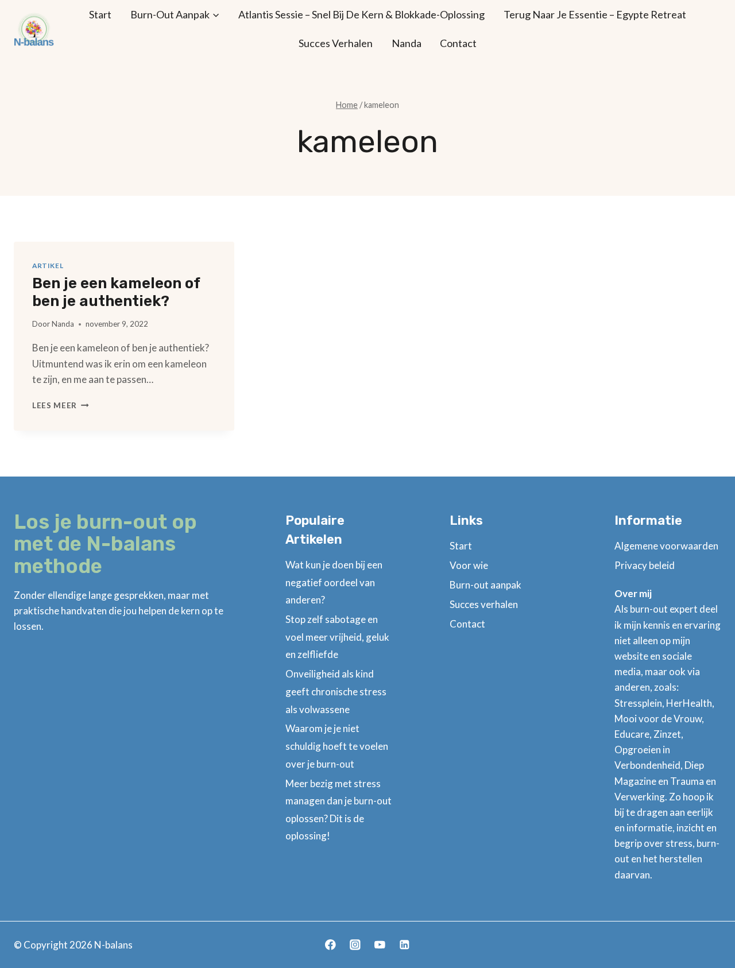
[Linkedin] (404, 944)
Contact (458, 43)
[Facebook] (330, 944)
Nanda (406, 43)
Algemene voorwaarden (666, 546)
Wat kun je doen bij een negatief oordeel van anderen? (333, 582)
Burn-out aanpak (485, 585)
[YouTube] (379, 944)
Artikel (47, 265)
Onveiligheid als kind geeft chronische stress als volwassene (335, 691)
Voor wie (469, 565)
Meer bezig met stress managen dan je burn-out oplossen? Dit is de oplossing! (338, 809)
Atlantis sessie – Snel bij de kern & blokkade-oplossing (361, 14)
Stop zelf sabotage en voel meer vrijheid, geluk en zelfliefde (337, 636)
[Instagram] (355, 944)
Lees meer (60, 405)
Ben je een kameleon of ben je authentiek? (116, 292)
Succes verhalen (336, 43)
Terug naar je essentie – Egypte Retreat (595, 14)
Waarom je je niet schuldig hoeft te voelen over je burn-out (336, 745)
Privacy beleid (644, 565)
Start (100, 14)
